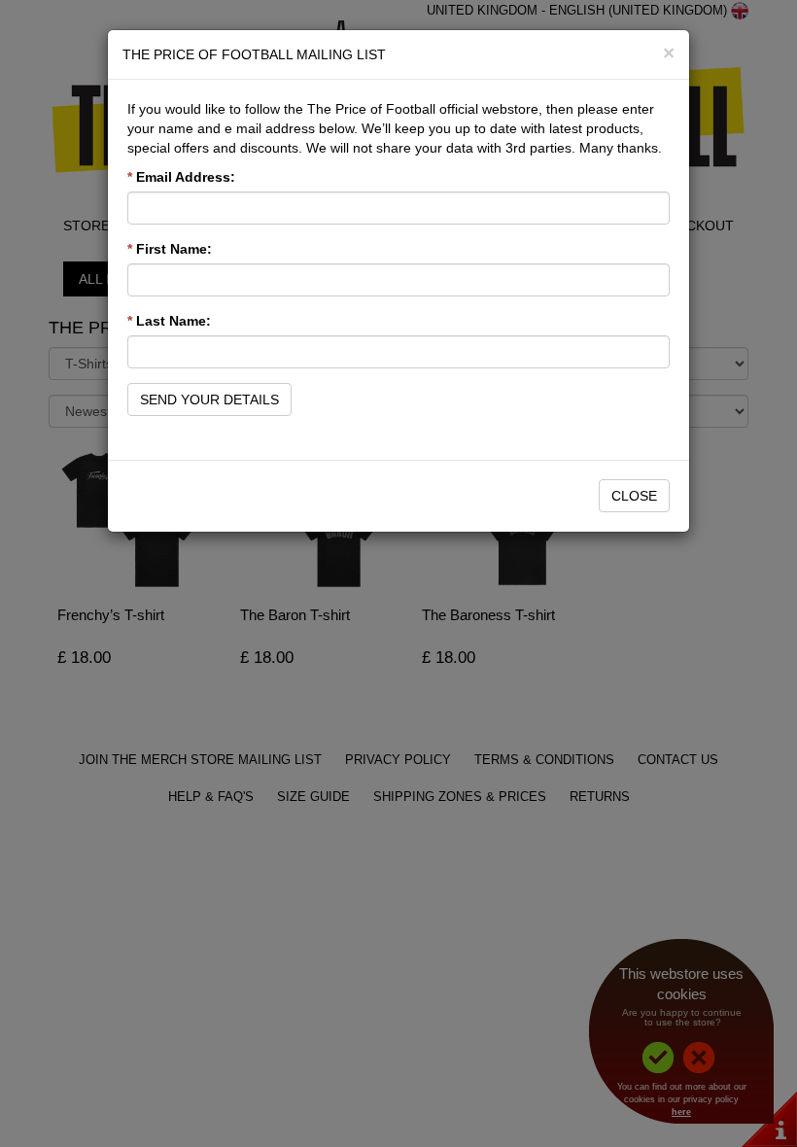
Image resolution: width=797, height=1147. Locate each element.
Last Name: (169, 321)
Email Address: (181, 177)
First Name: (169, 249)
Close (634, 496)
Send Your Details (209, 399)
